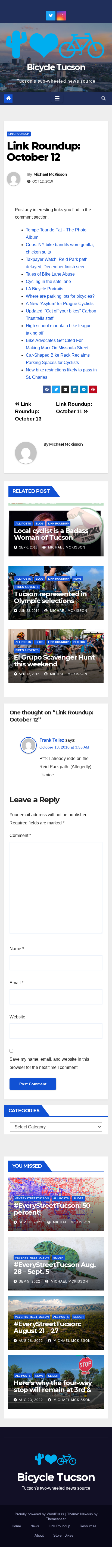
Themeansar (55, 1519)
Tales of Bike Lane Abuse (50, 274)
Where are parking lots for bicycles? (60, 296)
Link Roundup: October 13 (28, 411)
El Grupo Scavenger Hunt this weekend (54, 660)
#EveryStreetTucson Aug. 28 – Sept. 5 (54, 1268)
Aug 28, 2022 (31, 1341)
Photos (79, 641)
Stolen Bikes (63, 1535)
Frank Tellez (51, 740)
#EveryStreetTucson (32, 1198)
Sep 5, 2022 (29, 1281)
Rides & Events (27, 586)
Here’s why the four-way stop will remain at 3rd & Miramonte (52, 1389)
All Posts (23, 523)
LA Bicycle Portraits (44, 289)
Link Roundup (18, 133)
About (39, 1535)
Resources (88, 1526)
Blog (39, 523)
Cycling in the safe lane (48, 281)
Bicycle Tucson (56, 67)
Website (17, 1017)
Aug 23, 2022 (31, 1400)
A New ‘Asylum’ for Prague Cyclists (60, 303)
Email (16, 982)
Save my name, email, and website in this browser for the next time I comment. (49, 1063)
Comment (20, 835)
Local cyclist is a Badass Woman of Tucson (51, 534)
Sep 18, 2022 (30, 1222)
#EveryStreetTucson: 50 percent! (52, 1209)
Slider (78, 1198)
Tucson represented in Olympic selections (50, 597)
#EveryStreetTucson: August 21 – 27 (47, 1327)
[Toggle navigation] (57, 98)
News (77, 578)
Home (16, 1526)
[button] (103, 98)
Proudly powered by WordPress (40, 1514)
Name (17, 948)
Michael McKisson (50, 174)
